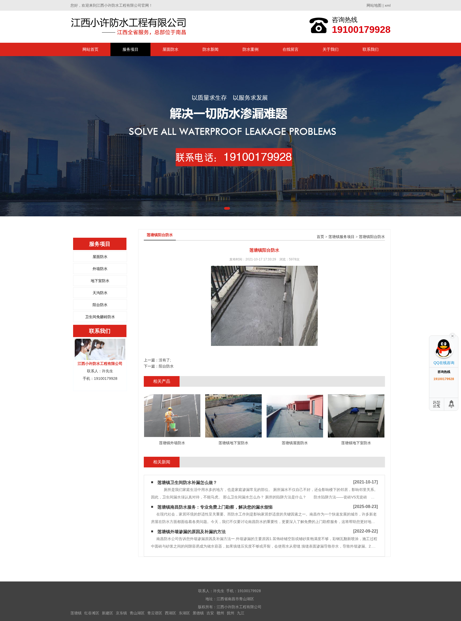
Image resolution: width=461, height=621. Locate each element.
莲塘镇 (76, 613)
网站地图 (374, 5)
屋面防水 (170, 49)
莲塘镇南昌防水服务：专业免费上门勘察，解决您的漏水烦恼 (215, 507)
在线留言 (291, 49)
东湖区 (184, 613)
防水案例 (251, 49)
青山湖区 (137, 613)
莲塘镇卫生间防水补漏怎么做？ (187, 482)
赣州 (220, 613)
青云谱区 (154, 613)
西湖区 (170, 613)
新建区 (107, 613)
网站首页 (90, 49)
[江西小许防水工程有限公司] (129, 26)
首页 (320, 237)
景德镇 (198, 613)
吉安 (210, 613)
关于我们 (331, 49)
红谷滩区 (91, 613)
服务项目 (130, 49)
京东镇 (121, 613)
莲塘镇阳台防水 (372, 237)
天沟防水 (100, 293)
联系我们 (371, 49)
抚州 (230, 613)
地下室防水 (100, 281)
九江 (240, 613)
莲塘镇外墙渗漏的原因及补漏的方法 (191, 531)
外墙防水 (100, 269)
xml (388, 5)
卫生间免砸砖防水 (100, 317)
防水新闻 (210, 49)
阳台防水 (100, 305)
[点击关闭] (452, 335)
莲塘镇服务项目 (341, 237)
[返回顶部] (452, 404)
